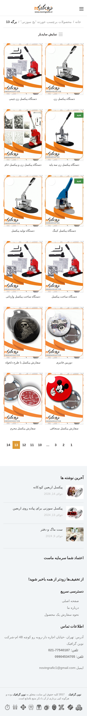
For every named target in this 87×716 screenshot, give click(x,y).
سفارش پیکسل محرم (22, 428)
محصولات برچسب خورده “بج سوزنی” (46, 22)
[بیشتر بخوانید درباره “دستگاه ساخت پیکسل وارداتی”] (10, 247)
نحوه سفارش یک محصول (61, 614)
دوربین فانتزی (64, 362)
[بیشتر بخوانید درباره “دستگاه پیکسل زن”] (51, 49)
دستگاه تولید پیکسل (22, 230)
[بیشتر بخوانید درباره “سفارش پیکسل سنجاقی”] (51, 379)
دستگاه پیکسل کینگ (64, 230)
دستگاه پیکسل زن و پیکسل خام (23, 164)
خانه (78, 22)
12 (24, 445)
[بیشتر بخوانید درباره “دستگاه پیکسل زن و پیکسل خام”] (10, 115)
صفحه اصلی (70, 601)
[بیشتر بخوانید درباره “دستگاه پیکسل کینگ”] (51, 181)
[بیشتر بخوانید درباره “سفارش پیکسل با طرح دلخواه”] (10, 313)
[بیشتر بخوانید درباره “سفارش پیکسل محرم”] (10, 379)
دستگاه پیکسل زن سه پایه (64, 164)
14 (8, 445)
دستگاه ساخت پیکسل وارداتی (23, 296)
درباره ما (73, 607)
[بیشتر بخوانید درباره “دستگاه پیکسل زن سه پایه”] (51, 115)
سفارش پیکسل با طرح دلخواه (22, 362)
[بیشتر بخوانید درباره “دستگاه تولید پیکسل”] (10, 181)
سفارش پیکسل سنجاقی (64, 428)
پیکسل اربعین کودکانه (48, 487)
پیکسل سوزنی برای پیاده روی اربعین (38, 508)
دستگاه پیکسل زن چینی (23, 98)
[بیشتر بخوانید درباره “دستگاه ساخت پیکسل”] (51, 247)
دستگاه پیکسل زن (64, 98)
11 (32, 445)
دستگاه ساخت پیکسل (64, 296)
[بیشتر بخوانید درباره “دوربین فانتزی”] (51, 313)
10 (40, 445)
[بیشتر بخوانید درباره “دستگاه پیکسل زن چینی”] (10, 49)
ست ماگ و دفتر (52, 529)
